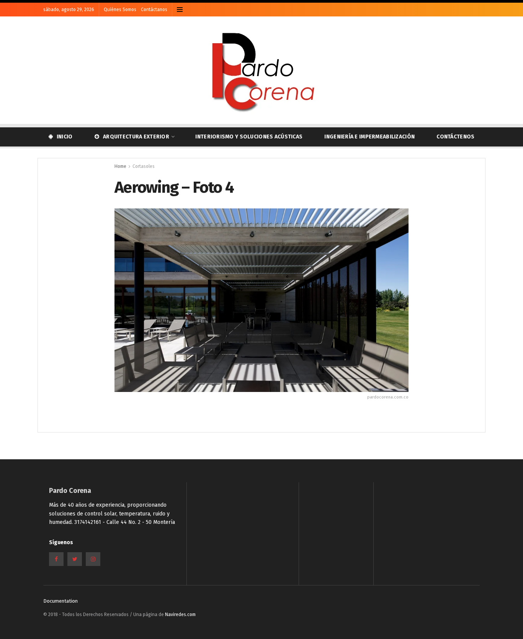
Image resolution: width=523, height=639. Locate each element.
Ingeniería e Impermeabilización (369, 136)
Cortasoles (143, 166)
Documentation (60, 601)
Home (120, 166)
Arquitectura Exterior (136, 136)
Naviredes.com (180, 614)
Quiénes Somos (120, 9)
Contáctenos (455, 136)
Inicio (65, 136)
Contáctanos (154, 9)
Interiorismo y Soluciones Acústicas (248, 136)
